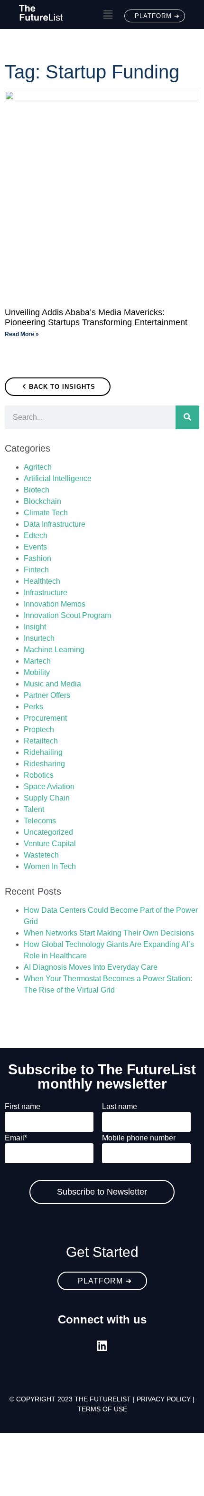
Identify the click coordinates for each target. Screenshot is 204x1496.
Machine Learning (54, 650)
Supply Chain (47, 798)
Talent (34, 809)
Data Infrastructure (54, 524)
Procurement (45, 718)
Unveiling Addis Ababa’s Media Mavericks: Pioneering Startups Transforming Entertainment (96, 318)
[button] (108, 15)
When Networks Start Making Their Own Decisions (109, 933)
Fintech (36, 570)
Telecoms (40, 821)
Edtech (35, 535)
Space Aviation (49, 786)
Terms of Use (102, 1409)
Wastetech (41, 855)
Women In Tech (50, 866)
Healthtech (42, 581)
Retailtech (41, 741)
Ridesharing (44, 764)
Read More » (22, 334)
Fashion (37, 558)
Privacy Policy (164, 1399)
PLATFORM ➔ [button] (157, 15)
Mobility (37, 672)
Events (35, 547)
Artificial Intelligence (58, 478)
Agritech (38, 467)
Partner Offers (47, 695)
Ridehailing (43, 752)
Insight (35, 627)
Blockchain (42, 501)
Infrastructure (45, 593)
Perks (33, 707)
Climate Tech (46, 513)
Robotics (39, 775)
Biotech (36, 490)
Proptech (39, 729)
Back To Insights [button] (62, 386)
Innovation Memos (54, 604)
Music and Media (52, 684)
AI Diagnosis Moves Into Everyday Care (91, 967)
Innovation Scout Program (67, 615)
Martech (37, 661)
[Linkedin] (102, 1345)
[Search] (187, 417)
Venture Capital (50, 844)
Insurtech (39, 638)
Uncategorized (48, 832)
